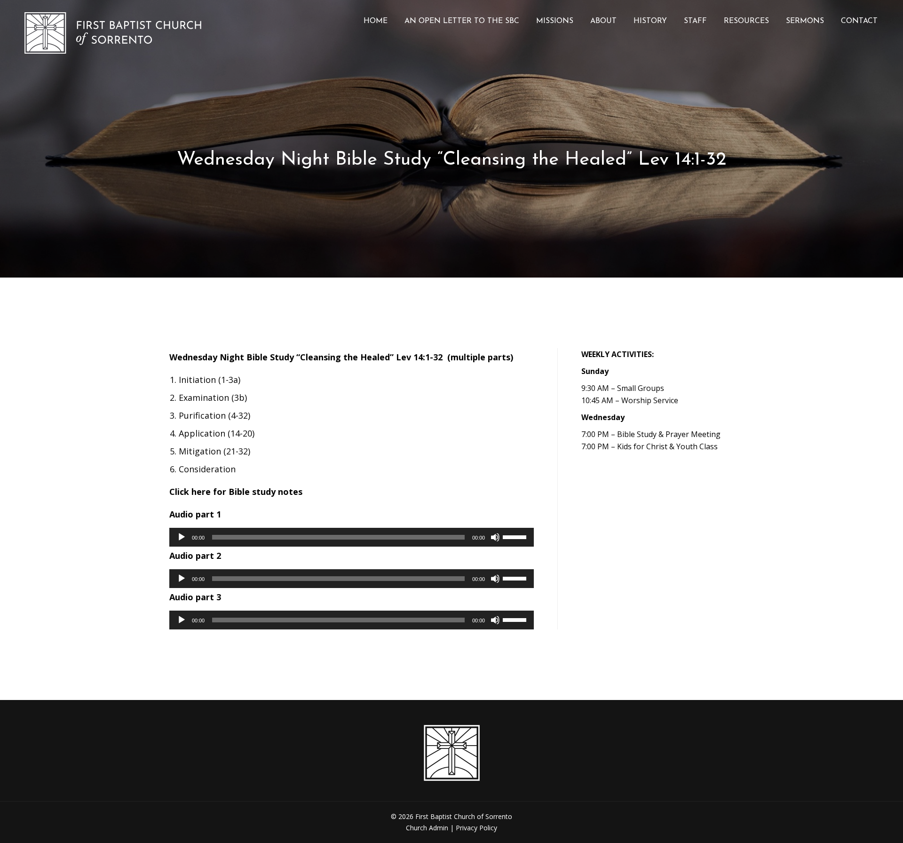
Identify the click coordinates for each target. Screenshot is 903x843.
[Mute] (495, 537)
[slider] (516, 536)
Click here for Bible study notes (235, 491)
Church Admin (427, 827)
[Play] (181, 537)
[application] (351, 537)
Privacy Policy (476, 827)
